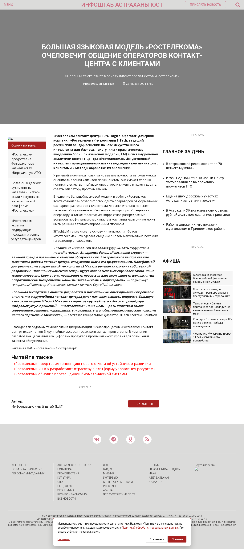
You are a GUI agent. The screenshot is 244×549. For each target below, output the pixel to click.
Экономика (65, 490)
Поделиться (144, 404)
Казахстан (156, 481)
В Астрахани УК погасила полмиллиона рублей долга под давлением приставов (198, 212)
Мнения (108, 473)
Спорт (61, 481)
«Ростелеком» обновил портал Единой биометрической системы (70, 374)
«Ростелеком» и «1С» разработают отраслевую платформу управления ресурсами (85, 368)
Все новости (66, 498)
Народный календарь (164, 469)
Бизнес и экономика (72, 494)
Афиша (108, 490)
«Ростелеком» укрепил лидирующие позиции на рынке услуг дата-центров (26, 230)
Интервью (110, 477)
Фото (106, 465)
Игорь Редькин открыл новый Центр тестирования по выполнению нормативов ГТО (195, 182)
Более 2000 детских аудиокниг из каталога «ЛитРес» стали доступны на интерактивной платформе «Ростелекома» (26, 197)
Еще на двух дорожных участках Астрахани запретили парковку (192, 198)
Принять (177, 539)
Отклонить (156, 539)
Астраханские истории (74, 465)
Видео (107, 469)
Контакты (19, 465)
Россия (154, 465)
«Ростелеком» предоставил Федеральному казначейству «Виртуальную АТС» (26, 163)
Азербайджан (159, 477)
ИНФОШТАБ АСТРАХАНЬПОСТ (122, 4)
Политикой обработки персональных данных (150, 527)
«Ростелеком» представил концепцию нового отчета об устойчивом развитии (82, 363)
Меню (8, 4)
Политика (64, 469)
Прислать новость (205, 4)
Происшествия (68, 473)
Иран (152, 473)
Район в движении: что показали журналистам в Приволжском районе (196, 226)
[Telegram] (160, 404)
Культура (64, 477)
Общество (64, 486)
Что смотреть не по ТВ (119, 494)
